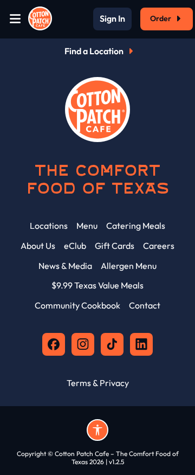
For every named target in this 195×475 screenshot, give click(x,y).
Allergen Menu (129, 265)
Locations (49, 225)
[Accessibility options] (97, 430)
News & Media (65, 265)
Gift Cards (114, 245)
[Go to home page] (40, 19)
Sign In (112, 19)
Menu (87, 225)
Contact (144, 305)
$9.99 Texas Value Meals (97, 285)
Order (160, 18)
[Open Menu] (15, 19)
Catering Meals (135, 225)
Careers (158, 245)
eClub (75, 245)
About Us (38, 245)
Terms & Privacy (98, 382)
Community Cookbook (77, 305)
